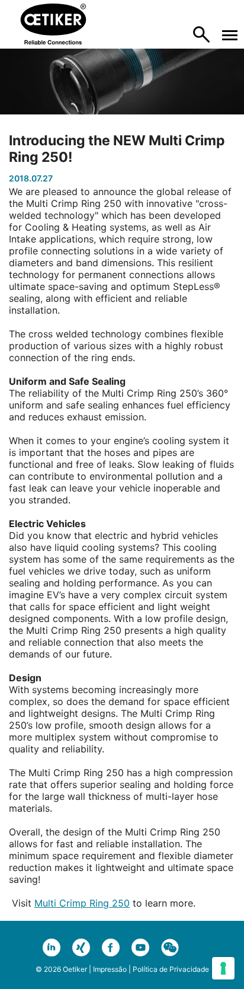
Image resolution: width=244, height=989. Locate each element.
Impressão (110, 969)
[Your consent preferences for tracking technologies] (223, 968)
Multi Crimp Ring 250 (82, 903)
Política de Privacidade (171, 969)
